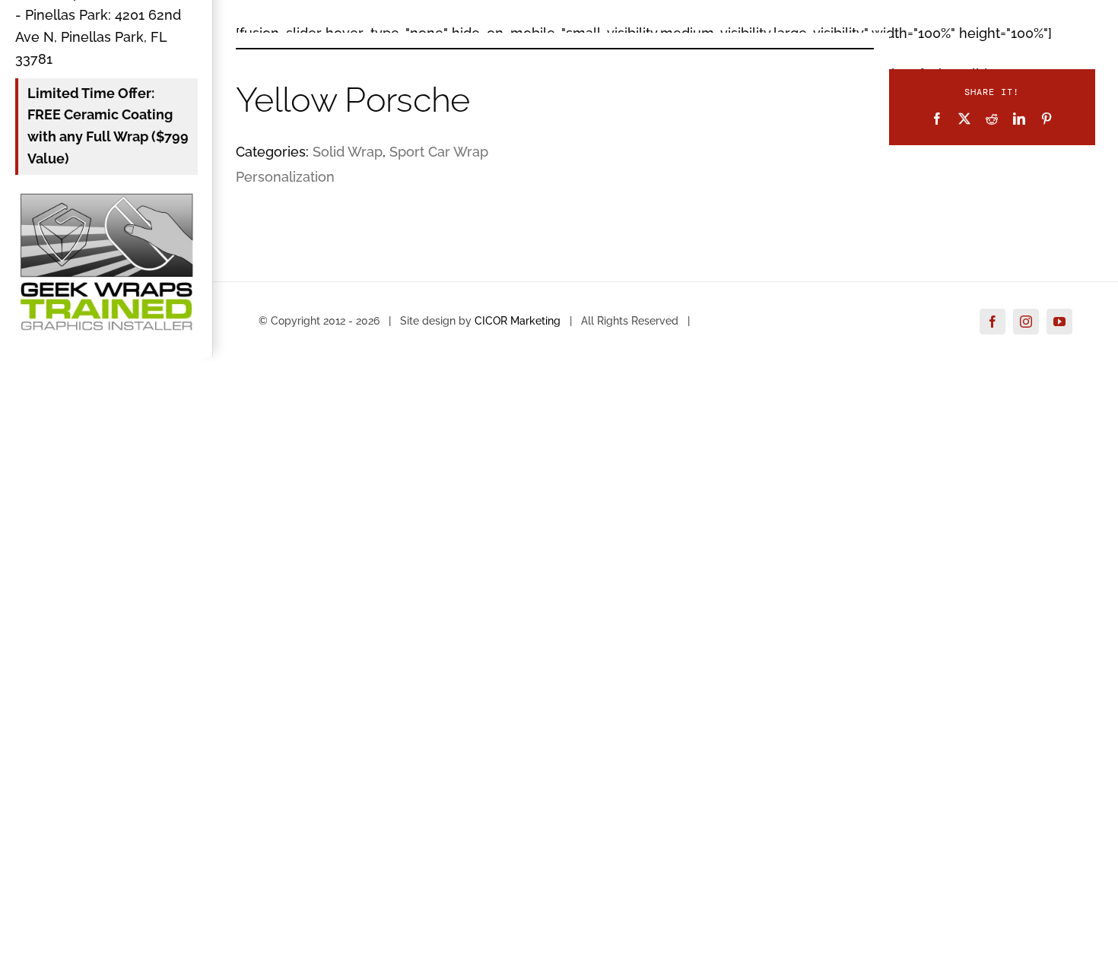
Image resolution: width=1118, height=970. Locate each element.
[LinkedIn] (1019, 118)
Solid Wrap (348, 152)
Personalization (285, 177)
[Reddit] (991, 118)
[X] (964, 118)
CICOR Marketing (518, 321)
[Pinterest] (1046, 118)
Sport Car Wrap (438, 152)
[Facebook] (937, 118)
